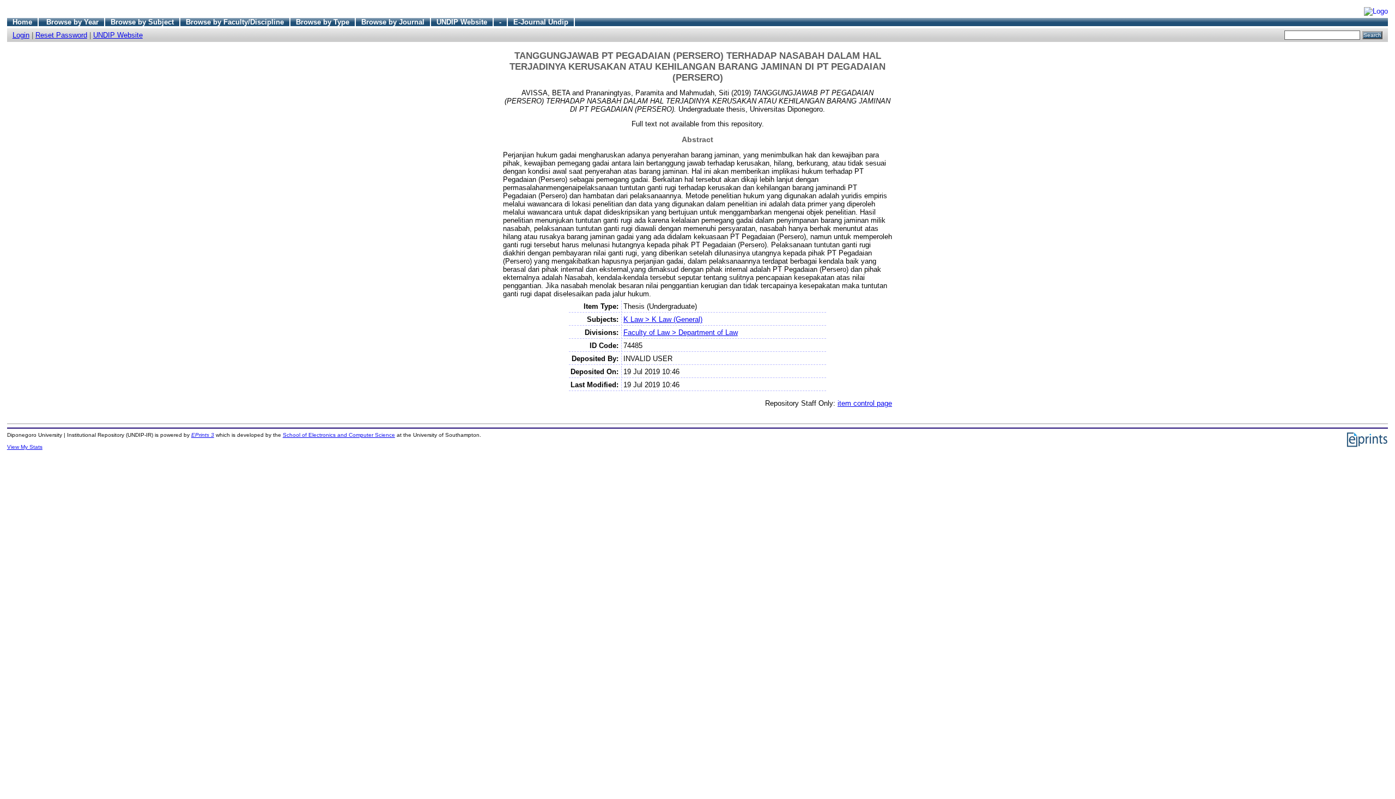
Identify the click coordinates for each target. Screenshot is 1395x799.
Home (22, 22)
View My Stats (25, 447)
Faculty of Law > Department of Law (680, 332)
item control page (865, 403)
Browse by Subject (142, 22)
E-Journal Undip (540, 22)
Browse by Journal (392, 22)
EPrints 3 (202, 435)
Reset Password (61, 35)
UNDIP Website (461, 22)
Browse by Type (322, 22)
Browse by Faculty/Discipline (235, 22)
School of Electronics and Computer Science (339, 435)
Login (21, 35)
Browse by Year (72, 22)
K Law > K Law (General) (662, 319)
